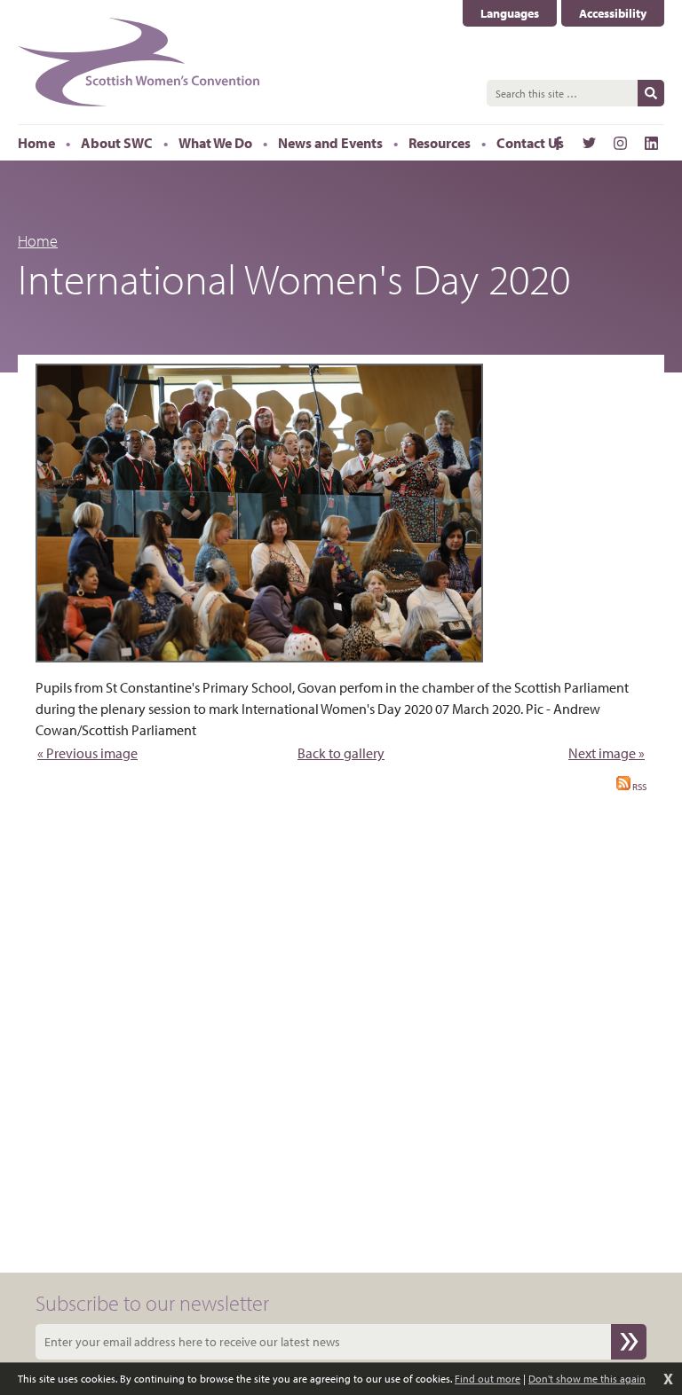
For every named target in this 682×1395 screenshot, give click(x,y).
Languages (518, 14)
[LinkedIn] (651, 142)
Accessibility (612, 13)
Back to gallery (341, 753)
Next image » (606, 753)
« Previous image (87, 753)
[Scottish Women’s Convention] (139, 62)
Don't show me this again (587, 1378)
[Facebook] (557, 142)
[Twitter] (588, 142)
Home (38, 241)
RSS (638, 786)
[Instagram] (620, 142)
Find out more (487, 1378)
